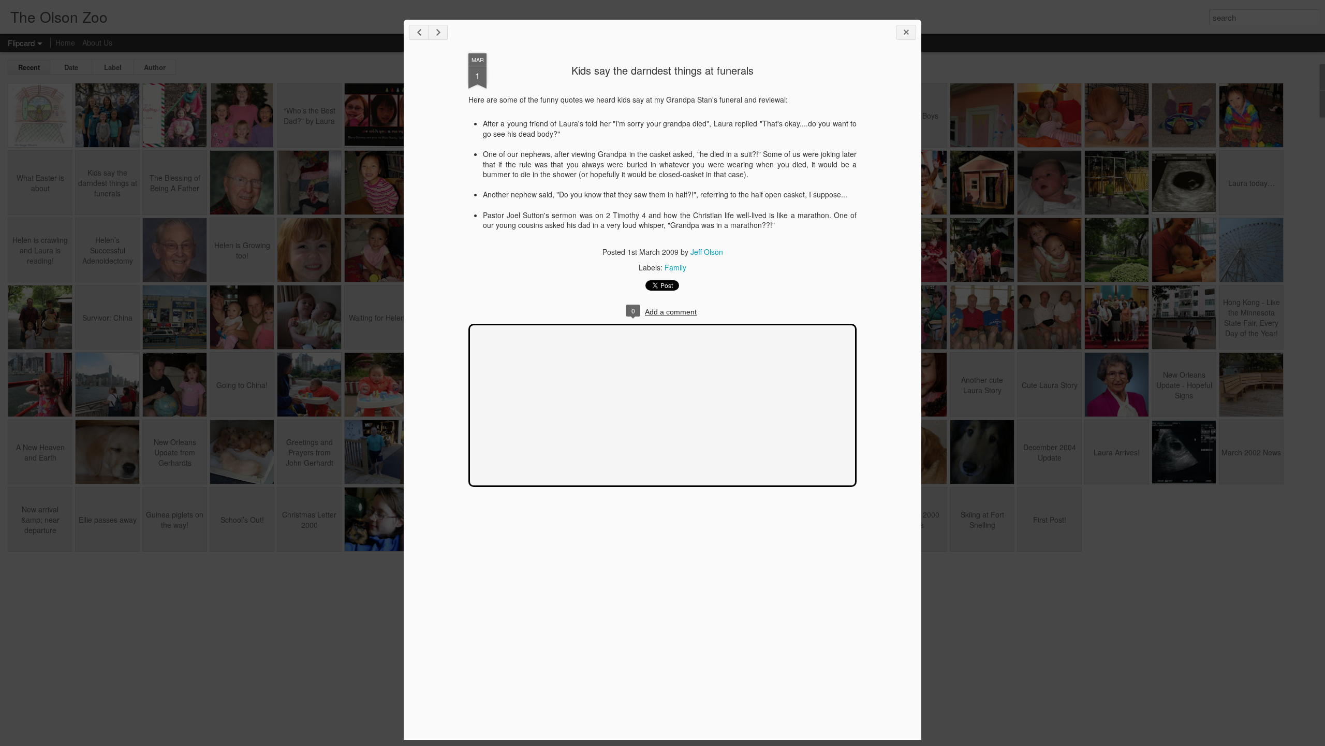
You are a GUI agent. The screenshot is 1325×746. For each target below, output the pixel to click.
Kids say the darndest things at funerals (662, 70)
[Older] (438, 32)
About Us (97, 42)
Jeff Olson (706, 252)
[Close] (906, 32)
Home (65, 42)
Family (675, 267)
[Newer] (419, 32)
